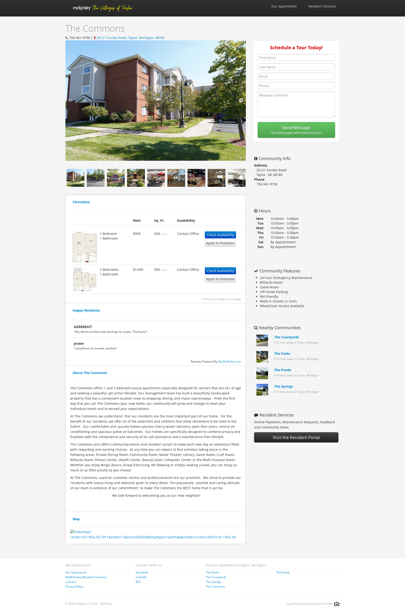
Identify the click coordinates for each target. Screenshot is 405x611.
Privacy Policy (74, 586)
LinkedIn (141, 577)
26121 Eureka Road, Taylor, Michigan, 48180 (131, 37)
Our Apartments (284, 6)
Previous (70, 100)
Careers (70, 582)
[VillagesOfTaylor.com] (102, 8)
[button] (85, 246)
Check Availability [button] (220, 235)
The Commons (215, 586)
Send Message (296, 129)
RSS (138, 582)
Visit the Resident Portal (296, 437)
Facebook (142, 572)
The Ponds (282, 370)
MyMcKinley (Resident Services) (86, 577)
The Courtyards (286, 337)
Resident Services (322, 6)
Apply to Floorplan (220, 243)
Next (241, 100)
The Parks (282, 353)
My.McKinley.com (229, 361)
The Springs (283, 386)
